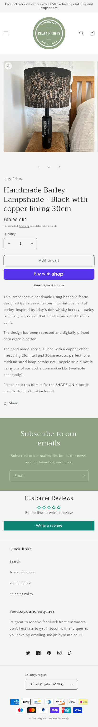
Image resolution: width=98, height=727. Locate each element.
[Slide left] (38, 167)
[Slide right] (59, 167)
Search (15, 562)
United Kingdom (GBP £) (47, 684)
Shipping (24, 226)
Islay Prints (43, 718)
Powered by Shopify (59, 718)
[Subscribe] (83, 475)
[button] (6, 33)
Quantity (10, 234)
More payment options (49, 285)
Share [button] (13, 403)
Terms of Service (22, 572)
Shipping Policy (21, 594)
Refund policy (20, 583)
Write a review (49, 526)
